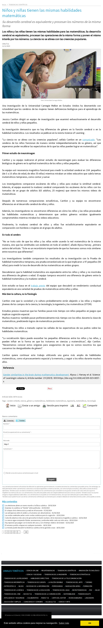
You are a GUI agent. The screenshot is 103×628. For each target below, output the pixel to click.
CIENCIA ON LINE (32, 570)
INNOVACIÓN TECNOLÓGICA (88, 570)
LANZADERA (89, 598)
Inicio (4, 5)
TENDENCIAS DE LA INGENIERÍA (55, 574)
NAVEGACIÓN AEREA (72, 586)
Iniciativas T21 (50, 602)
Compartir (92, 405)
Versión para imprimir (57, 405)
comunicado (88, 139)
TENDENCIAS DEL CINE (12, 594)
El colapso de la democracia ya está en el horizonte (23, 510)
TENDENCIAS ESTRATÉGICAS (79, 574)
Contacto (81, 616)
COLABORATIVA (32, 598)
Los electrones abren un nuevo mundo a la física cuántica (26, 505)
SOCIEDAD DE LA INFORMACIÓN (37, 586)
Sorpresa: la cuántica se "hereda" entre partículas (22, 508)
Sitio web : (6, 440)
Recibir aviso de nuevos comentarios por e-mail (22, 473)
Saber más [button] (64, 623)
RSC (90, 590)
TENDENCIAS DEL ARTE (74, 582)
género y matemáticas (36, 401)
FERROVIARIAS (57, 586)
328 (26, 532)
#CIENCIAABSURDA (75, 598)
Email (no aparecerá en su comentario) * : (17, 432)
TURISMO (88, 582)
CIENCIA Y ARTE (64, 602)
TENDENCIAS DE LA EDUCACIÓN (38, 590)
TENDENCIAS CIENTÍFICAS (18, 5)
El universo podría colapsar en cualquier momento (23, 525)
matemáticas (81, 401)
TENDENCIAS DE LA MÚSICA (14, 590)
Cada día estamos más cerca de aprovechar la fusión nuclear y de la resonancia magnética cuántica (41, 518)
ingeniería (71, 401)
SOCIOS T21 (27, 594)
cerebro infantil (13, 401)
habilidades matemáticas (56, 401)
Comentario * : (8, 449)
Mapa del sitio (92, 616)
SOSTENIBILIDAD (69, 594)
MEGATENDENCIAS (48, 570)
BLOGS (20, 586)
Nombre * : (6, 424)
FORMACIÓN (87, 586)
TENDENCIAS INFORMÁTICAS (14, 582)
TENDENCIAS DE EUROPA (36, 582)
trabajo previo (38, 285)
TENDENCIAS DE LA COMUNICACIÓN (47, 594)
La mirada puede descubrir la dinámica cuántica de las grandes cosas (30, 528)
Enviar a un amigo (31, 405)
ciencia (23, 401)
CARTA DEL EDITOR (58, 598)
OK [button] (89, 623)
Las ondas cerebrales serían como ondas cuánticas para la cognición (30, 515)
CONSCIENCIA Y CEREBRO (33, 602)
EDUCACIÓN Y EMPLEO (12, 602)
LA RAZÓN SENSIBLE (55, 582)
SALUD (97, 590)
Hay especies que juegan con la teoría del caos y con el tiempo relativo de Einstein (34, 523)
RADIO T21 (45, 598)
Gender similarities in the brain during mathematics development (36, 374)
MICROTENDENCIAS (79, 590)
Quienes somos (59, 616)
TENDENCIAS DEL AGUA (60, 590)
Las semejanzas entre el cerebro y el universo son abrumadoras (28, 513)
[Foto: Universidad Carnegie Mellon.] (51, 50)
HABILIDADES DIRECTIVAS (39, 578)
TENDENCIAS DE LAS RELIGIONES (16, 578)
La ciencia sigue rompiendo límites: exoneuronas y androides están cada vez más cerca (36, 520)
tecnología (91, 401)
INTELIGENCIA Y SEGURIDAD (14, 598)
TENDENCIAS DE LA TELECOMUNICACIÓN (67, 578)
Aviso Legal (71, 616)
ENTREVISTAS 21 (10, 586)
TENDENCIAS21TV (84, 594)
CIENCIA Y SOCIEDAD (34, 574)
